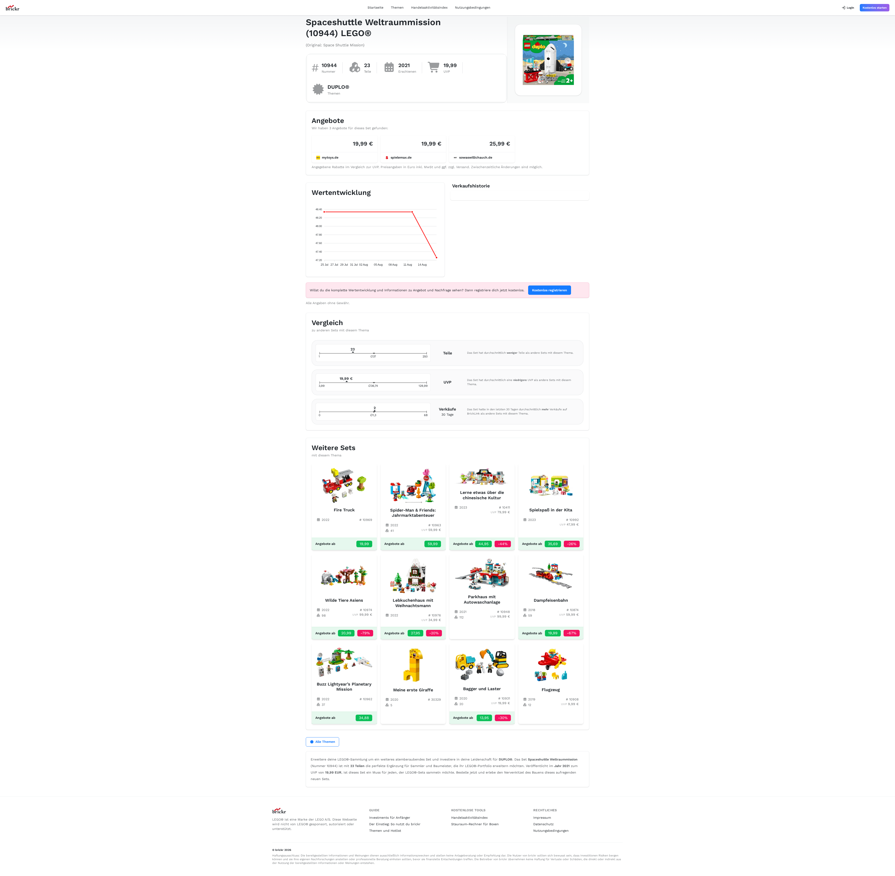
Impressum (542, 817)
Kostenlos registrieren (549, 290)
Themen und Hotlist (385, 830)
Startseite (375, 7)
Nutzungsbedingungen (472, 7)
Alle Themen (325, 742)
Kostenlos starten (875, 7)
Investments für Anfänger (389, 817)
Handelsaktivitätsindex (429, 7)
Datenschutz (543, 824)
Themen (397, 7)
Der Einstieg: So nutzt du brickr (394, 824)
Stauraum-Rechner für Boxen (475, 824)
